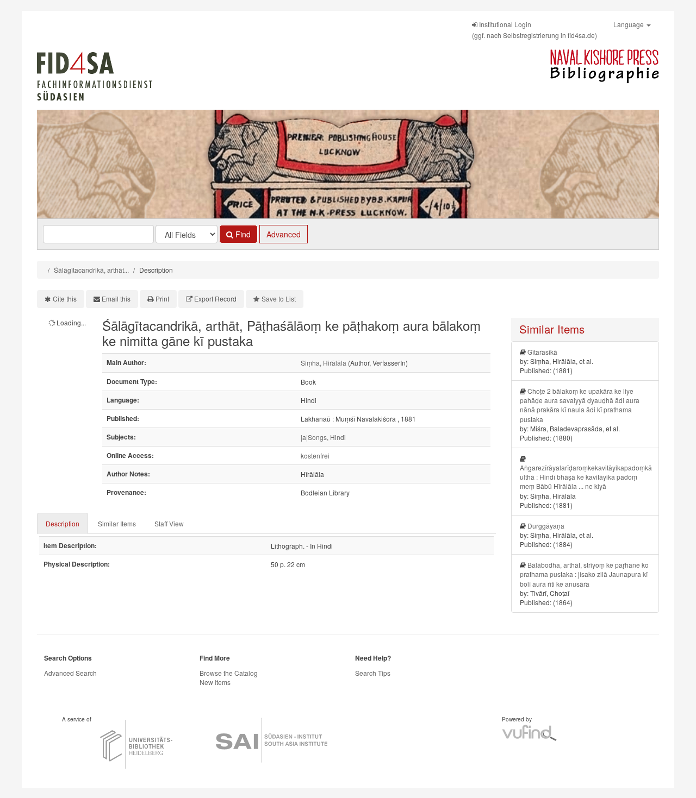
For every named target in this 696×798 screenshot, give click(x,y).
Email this (116, 298)
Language (629, 24)
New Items (215, 682)
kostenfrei (315, 455)
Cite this (65, 298)
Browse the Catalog (229, 672)
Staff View (169, 523)
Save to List (279, 298)
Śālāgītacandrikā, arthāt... (91, 269)
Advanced (283, 234)
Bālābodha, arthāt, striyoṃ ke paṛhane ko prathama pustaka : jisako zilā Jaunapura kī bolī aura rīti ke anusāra (584, 574)
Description (62, 523)
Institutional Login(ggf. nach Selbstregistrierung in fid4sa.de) (534, 30)
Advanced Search (70, 672)
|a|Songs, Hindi (323, 437)
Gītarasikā (542, 351)
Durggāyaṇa (545, 525)
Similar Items (117, 523)
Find (242, 234)
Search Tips (372, 672)
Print (162, 298)
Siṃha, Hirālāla (323, 362)
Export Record (215, 298)
